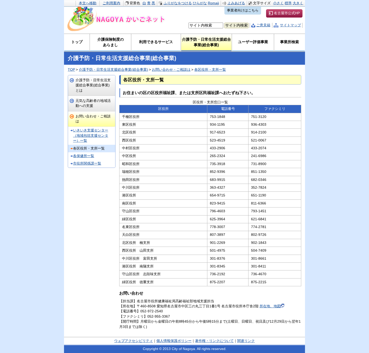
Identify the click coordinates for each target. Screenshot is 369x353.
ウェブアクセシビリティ (133, 341)
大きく (298, 3)
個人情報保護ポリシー (174, 341)
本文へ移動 (87, 3)
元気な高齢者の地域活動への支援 (93, 103)
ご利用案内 (111, 3)
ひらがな (200, 3)
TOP (71, 70)
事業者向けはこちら (243, 10)
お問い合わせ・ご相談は (171, 70)
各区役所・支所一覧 (210, 70)
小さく (278, 3)
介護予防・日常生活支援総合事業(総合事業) (113, 70)
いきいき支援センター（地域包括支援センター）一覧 (90, 135)
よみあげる (236, 3)
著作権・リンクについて (214, 341)
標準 (288, 3)
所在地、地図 (270, 306)
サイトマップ (290, 25)
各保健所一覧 (83, 156)
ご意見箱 (263, 25)
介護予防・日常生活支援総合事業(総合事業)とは (93, 85)
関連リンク (246, 341)
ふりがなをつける (178, 3)
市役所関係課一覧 (87, 163)
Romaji (213, 3)
